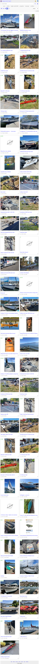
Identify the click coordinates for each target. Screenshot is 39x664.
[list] (1, 8)
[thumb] (3, 8)
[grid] (5, 8)
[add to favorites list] (1, 32)
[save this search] (38, 4)
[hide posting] (18, 32)
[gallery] (7, 8)
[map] (9, 8)
